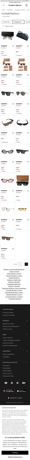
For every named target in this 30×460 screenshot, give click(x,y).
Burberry (10, 10)
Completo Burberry (15, 299)
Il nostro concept (8, 312)
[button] (26, 5)
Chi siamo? (6, 365)
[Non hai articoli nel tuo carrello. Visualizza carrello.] (26, 5)
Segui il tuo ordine (8, 324)
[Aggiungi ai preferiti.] (13, 46)
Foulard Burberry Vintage (14, 297)
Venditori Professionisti (10, 346)
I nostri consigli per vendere (11, 340)
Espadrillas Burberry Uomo (14, 293)
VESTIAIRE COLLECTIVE (10, 362)
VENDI (4, 334)
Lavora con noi (7, 373)
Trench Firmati (14, 272)
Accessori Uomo (20, 10)
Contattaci (6, 357)
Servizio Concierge (9, 315)
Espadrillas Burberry (14, 284)
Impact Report (7, 371)
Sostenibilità (6, 368)
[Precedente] (10, 264)
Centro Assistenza (8, 354)
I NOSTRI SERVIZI (8, 309)
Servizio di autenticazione (11, 326)
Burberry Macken (14, 282)
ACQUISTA (6, 320)
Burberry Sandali (14, 286)
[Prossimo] (19, 264)
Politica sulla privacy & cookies (14, 402)
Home (3, 10)
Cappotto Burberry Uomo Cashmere (14, 288)
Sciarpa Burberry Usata (14, 276)
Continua (15, 453)
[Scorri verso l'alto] (26, 264)
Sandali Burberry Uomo (14, 295)
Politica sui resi (7, 329)
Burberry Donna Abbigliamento (14, 269)
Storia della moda (8, 376)
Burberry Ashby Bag (14, 280)
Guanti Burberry (14, 278)
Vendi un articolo (8, 343)
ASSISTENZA (6, 351)
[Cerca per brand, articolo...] (3, 5)
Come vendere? (8, 338)
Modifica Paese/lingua (15, 457)
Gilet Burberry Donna (14, 274)
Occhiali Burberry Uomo (14, 290)
